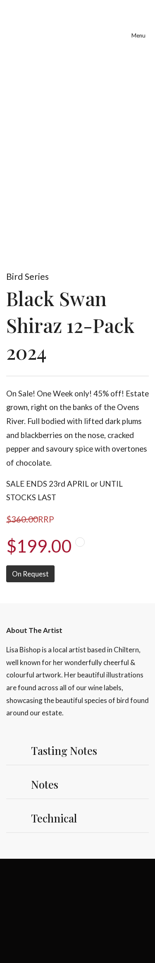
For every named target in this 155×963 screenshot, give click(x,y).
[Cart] (99, 28)
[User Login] (118, 28)
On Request (30, 573)
